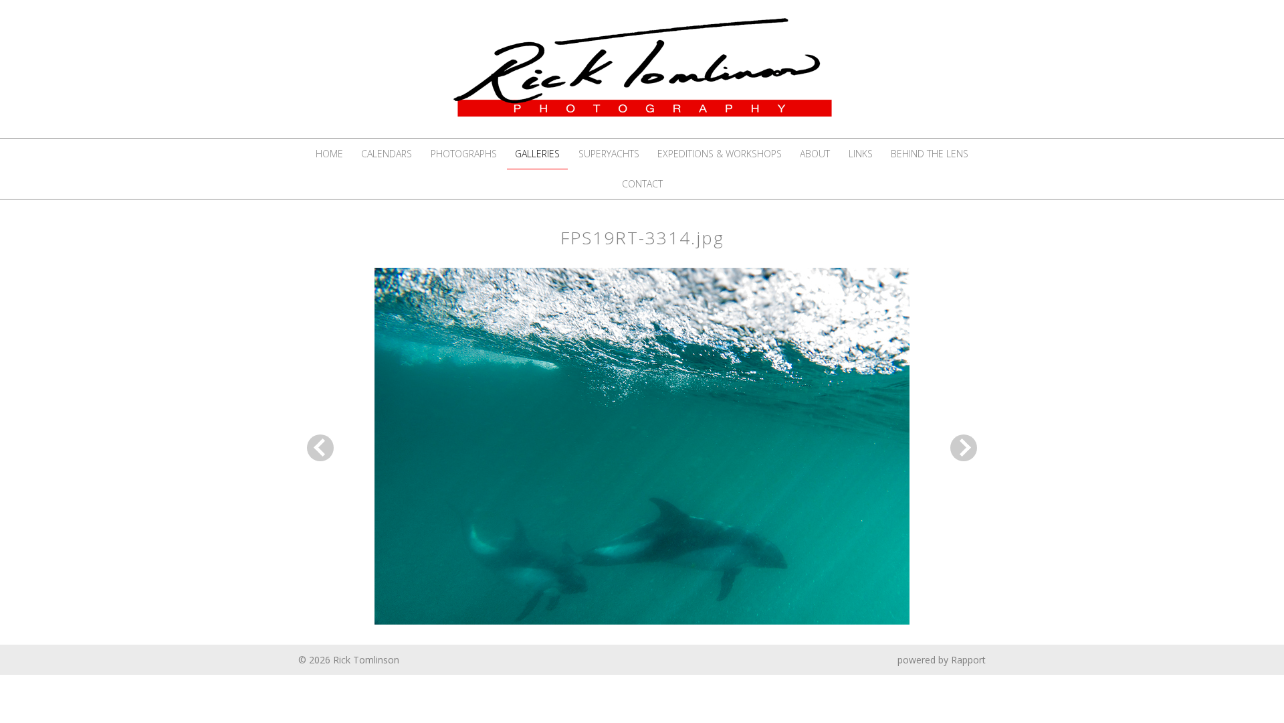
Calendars (386, 153)
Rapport (968, 659)
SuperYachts (608, 153)
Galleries (537, 153)
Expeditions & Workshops (719, 153)
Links (861, 153)
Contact (642, 183)
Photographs (464, 153)
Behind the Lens (929, 153)
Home (329, 153)
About (815, 153)
